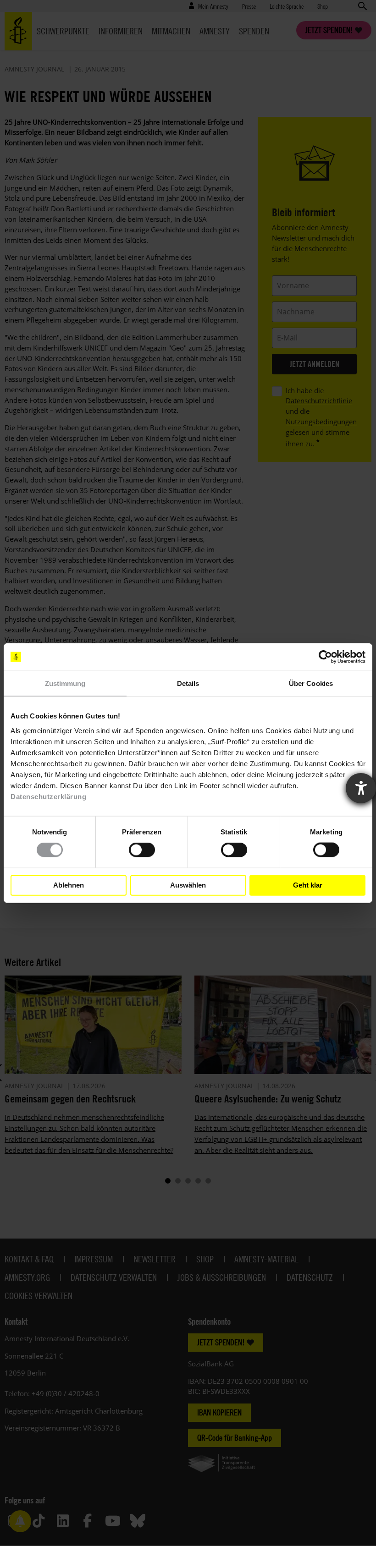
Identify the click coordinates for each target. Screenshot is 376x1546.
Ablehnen (68, 885)
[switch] (142, 850)
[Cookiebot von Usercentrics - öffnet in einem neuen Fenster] (325, 657)
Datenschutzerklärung (48, 796)
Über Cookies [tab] (311, 683)
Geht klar (307, 885)
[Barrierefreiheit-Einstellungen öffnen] (361, 788)
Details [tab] (188, 683)
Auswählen (188, 885)
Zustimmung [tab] (65, 683)
